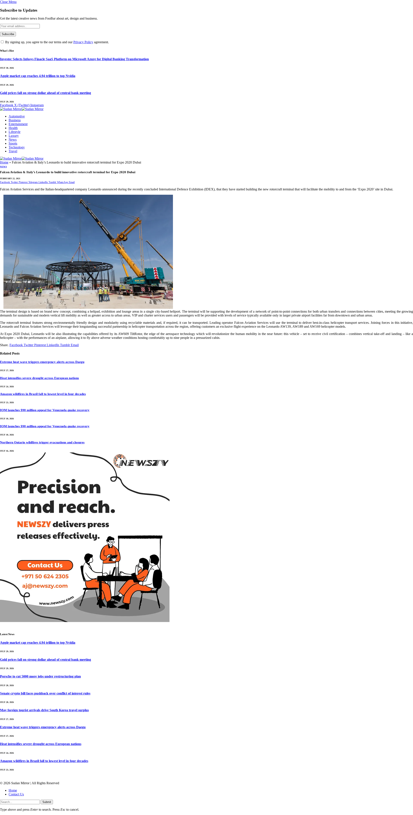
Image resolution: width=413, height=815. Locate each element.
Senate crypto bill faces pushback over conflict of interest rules (45, 693)
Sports (13, 143)
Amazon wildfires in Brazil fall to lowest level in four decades (43, 394)
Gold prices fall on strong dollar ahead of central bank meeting (45, 93)
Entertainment (18, 124)
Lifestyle (14, 132)
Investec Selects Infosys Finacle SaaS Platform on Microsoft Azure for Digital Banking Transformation (74, 59)
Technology (17, 147)
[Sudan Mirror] (21, 109)
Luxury (14, 135)
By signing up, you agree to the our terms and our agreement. (56, 42)
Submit (46, 802)
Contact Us (16, 794)
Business (15, 120)
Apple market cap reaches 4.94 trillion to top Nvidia (37, 76)
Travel (13, 151)
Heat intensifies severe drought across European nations (39, 378)
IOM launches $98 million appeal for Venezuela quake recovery (44, 410)
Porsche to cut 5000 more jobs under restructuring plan (40, 676)
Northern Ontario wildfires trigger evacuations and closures (42, 442)
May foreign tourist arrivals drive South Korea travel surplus (44, 710)
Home (4, 162)
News (13, 139)
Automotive (17, 116)
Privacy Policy (83, 42)
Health (13, 128)
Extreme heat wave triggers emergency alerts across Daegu (42, 362)
